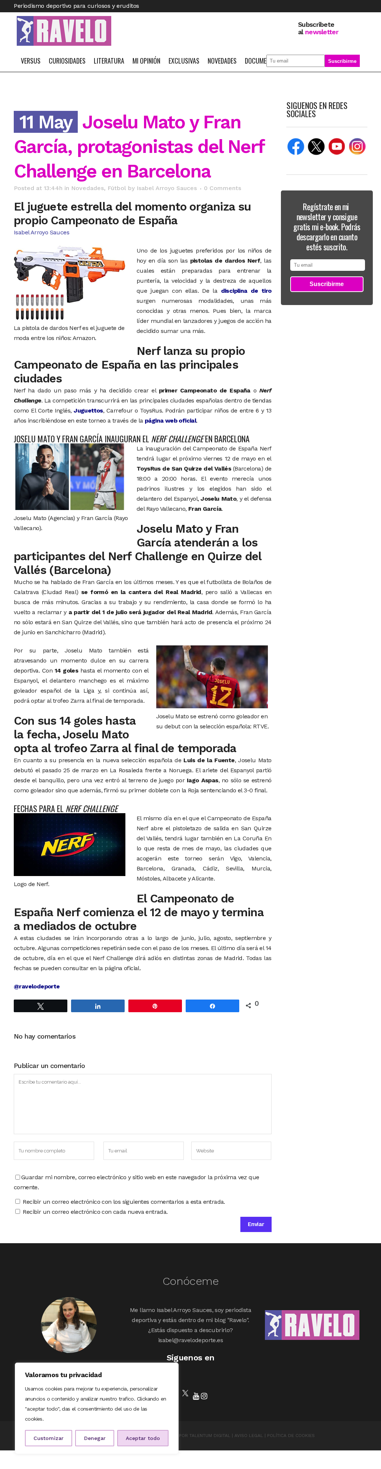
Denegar (95, 1438)
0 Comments (222, 188)
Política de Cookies (291, 1435)
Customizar (48, 1438)
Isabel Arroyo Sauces (167, 188)
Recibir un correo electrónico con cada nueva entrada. (95, 1211)
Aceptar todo (143, 1438)
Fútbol (117, 188)
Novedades (87, 188)
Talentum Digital (209, 1435)
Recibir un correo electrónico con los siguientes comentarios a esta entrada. (124, 1201)
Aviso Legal (248, 1435)
